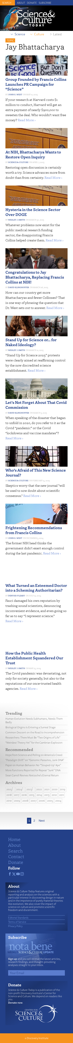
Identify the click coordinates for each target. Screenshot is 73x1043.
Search (15, 851)
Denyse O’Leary (16, 595)
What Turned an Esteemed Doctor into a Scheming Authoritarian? (36, 588)
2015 (31, 795)
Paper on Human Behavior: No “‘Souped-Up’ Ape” (33, 765)
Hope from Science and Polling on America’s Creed (33, 755)
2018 (9, 795)
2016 (24, 795)
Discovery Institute (37, 1038)
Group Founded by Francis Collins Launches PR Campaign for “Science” (35, 84)
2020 (55, 789)
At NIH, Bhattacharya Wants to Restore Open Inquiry (33, 154)
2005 (50, 800)
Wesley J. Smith (16, 219)
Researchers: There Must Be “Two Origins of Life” (32, 737)
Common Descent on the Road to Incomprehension (34, 732)
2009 (17, 800)
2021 (46, 789)
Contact (16, 856)
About (21, 2)
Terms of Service (17, 921)
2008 (25, 800)
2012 (54, 795)
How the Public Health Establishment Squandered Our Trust (34, 658)
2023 (29, 789)
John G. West (15, 94)
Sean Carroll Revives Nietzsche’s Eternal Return (32, 775)
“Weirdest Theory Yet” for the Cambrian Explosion (33, 742)
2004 (58, 800)
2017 (16, 795)
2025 (9, 789)
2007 (33, 800)
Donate (32, 2)
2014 (39, 795)
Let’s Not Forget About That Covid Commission (36, 405)
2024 (19, 789)
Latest (57, 34)
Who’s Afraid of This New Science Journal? (35, 472)
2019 (62, 789)
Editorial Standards (18, 917)
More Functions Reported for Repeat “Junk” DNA (32, 770)
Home (14, 839)
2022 (39, 789)
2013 (46, 795)
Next (42, 820)
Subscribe (45, 2)
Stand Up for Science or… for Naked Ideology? (31, 342)
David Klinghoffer (18, 287)
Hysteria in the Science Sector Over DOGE (32, 212)
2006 (42, 800)
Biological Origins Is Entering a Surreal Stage (30, 727)
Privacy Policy (15, 926)
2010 (9, 800)
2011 (61, 795)
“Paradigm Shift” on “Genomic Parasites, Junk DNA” (34, 760)
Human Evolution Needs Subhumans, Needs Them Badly (34, 720)
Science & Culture (18, 162)
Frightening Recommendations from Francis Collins (33, 530)
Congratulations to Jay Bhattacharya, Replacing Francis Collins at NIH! (34, 277)
